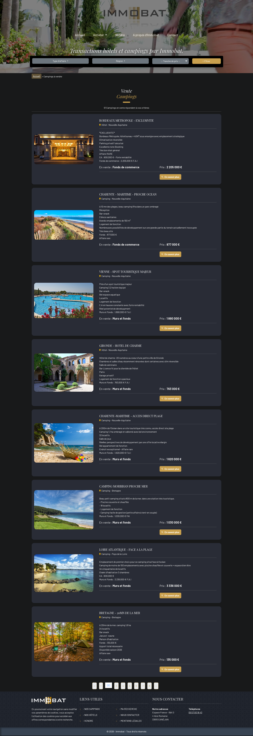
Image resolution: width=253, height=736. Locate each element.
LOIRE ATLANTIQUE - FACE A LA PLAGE (125, 549)
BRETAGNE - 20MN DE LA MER (119, 613)
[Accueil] (49, 701)
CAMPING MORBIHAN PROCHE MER (123, 486)
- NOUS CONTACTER (129, 714)
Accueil (80, 35)
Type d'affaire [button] (59, 61)
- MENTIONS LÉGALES (130, 720)
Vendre (120, 35)
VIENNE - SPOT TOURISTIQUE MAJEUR (125, 271)
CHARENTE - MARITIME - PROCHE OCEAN (128, 194)
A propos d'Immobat (146, 35)
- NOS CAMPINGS (91, 708)
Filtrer (206, 61)
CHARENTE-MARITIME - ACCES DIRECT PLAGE (131, 416)
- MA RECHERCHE (128, 708)
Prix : (163, 167)
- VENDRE (88, 720)
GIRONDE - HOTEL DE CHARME (120, 345)
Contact (172, 35)
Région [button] (119, 61)
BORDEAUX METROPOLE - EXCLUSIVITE (126, 120)
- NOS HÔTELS (90, 714)
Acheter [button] (99, 35)
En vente (105, 167)
